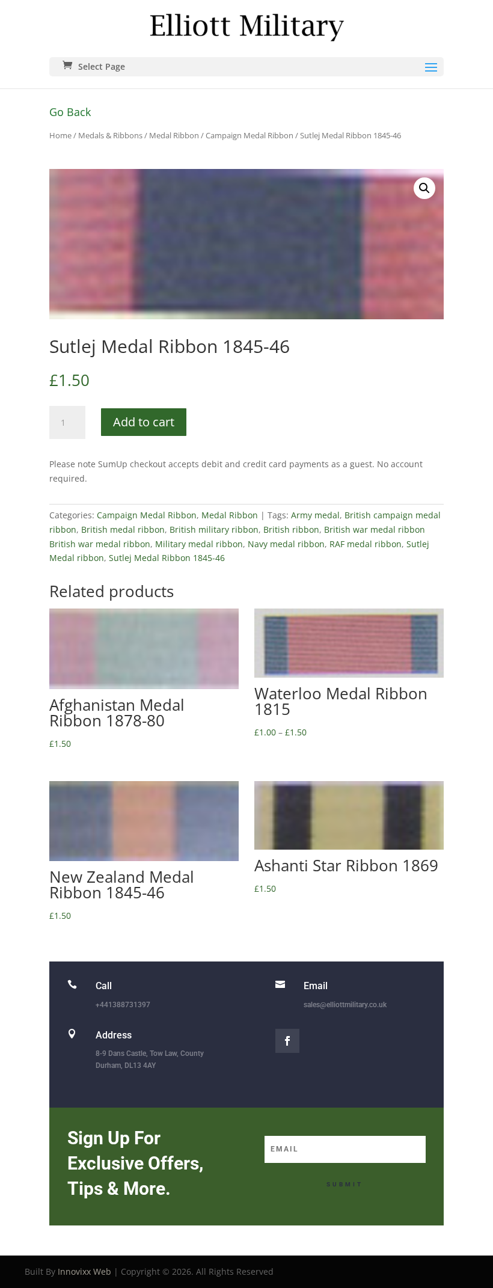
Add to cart (143, 422)
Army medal (315, 515)
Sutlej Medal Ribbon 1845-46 (167, 557)
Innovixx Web (84, 1271)
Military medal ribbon (199, 544)
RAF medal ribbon (365, 544)
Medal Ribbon (174, 135)
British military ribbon (214, 529)
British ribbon (291, 529)
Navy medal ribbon (286, 544)
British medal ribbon (123, 529)
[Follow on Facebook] (287, 1041)
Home (60, 135)
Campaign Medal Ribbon (249, 135)
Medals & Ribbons (110, 135)
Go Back (70, 112)
